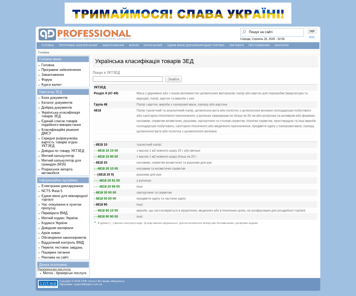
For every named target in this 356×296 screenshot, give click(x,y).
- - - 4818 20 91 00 (107, 180)
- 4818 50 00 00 (105, 198)
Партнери (236, 45)
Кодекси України (54, 223)
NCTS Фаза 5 (51, 191)
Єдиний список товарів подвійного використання (61, 123)
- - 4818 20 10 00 (106, 168)
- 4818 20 (100, 162)
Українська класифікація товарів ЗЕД (60, 114)
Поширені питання (55, 252)
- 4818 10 (100, 144)
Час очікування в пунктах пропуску (61, 206)
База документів (54, 98)
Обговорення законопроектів (63, 237)
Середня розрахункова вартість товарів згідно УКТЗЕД (59, 142)
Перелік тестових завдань (62, 247)
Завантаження (113, 45)
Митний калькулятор (57, 156)
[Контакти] (5, 54)
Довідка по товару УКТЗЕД (62, 151)
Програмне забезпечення (78, 45)
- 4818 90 (100, 204)
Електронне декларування (62, 186)
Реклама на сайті (55, 257)
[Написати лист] (5, 64)
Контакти (282, 45)
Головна (47, 45)
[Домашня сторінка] (84, 40)
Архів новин (50, 233)
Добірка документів (56, 107)
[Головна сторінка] (5, 24)
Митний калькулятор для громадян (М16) (61, 162)
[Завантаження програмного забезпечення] (5, 34)
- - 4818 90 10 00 (106, 210)
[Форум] (5, 44)
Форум (134, 45)
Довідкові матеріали (57, 228)
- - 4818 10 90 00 (106, 156)
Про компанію (259, 45)
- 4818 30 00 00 (105, 192)
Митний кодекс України (59, 218)
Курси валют (153, 45)
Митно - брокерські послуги (64, 273)
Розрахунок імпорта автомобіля (56, 171)
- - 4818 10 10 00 (106, 150)
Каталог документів (56, 102)
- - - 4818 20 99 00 (107, 186)
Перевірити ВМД (54, 213)
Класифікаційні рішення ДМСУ (60, 131)
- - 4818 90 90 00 (106, 216)
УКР (312, 31)
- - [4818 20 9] (104, 174)
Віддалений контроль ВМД (62, 242)
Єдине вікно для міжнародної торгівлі (195, 45)
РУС (312, 37)
